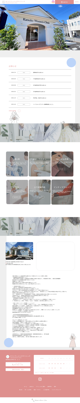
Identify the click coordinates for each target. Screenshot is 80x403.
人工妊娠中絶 (46, 389)
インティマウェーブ (56, 389)
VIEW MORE (14, 110)
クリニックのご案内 (40, 386)
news (24, 72)
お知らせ (32, 386)
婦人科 (20, 389)
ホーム (25, 386)
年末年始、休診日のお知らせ (39, 97)
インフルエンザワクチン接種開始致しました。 (43, 104)
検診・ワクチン (37, 389)
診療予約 (50, 386)
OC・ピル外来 (28, 389)
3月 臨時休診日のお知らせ (39, 91)
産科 (55, 386)
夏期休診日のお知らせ (38, 72)
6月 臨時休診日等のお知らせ (39, 85)
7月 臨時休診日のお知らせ (39, 78)
